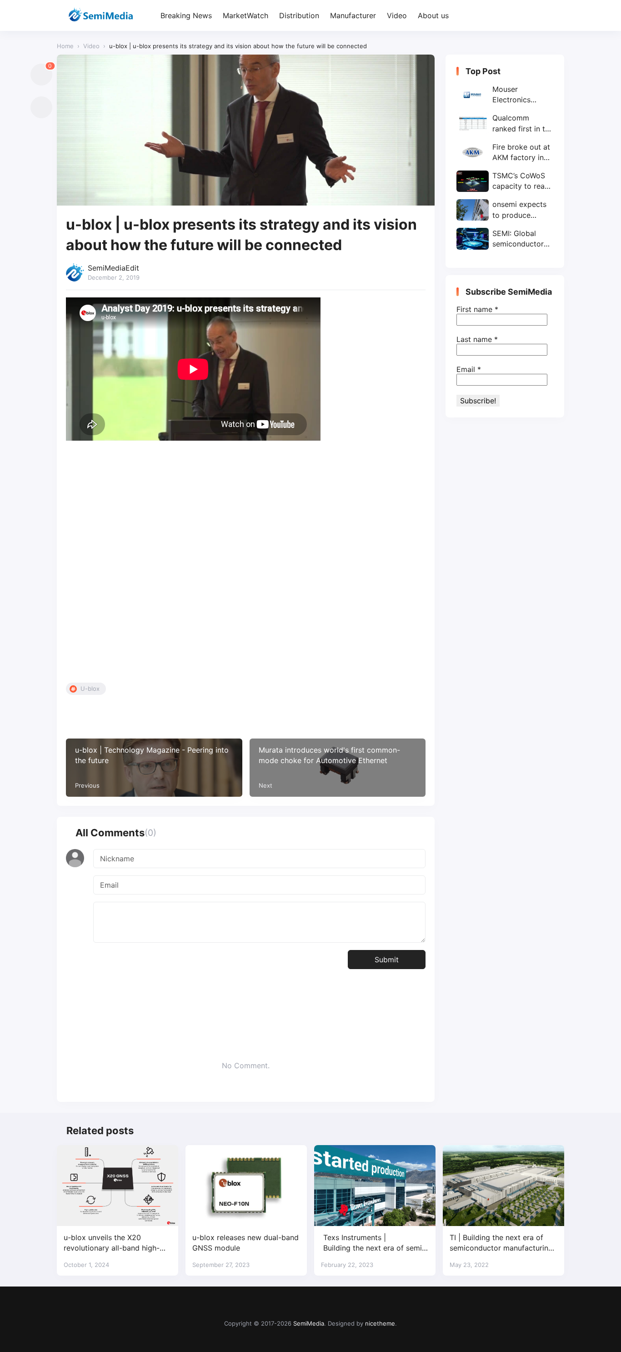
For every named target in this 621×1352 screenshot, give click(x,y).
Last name (477, 339)
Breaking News (186, 15)
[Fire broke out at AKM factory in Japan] (504, 152)
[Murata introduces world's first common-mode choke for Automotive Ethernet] (338, 768)
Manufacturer (353, 15)
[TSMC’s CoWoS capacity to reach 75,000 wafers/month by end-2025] (504, 181)
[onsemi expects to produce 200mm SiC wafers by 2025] (504, 210)
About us (433, 15)
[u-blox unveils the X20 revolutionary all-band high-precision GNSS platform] (117, 1185)
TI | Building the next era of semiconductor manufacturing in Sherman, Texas (501, 1243)
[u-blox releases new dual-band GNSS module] (246, 1185)
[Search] (556, 16)
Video (397, 15)
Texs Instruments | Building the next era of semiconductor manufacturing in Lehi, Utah (375, 1243)
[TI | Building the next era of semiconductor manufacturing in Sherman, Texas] (503, 1185)
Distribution (299, 15)
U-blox (90, 688)
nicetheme (380, 1323)
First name (477, 309)
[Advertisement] (246, 564)
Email (468, 369)
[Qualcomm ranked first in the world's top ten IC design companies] (504, 123)
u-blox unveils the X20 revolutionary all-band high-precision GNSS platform (112, 1243)
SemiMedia (308, 1323)
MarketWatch (245, 15)
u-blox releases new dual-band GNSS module (245, 1242)
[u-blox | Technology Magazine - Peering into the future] (154, 768)
